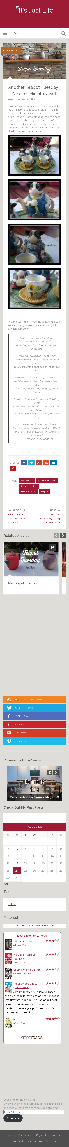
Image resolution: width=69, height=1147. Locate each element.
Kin (14, 1019)
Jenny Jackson (22, 987)
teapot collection (29, 486)
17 (17, 863)
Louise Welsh (21, 945)
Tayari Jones (20, 1023)
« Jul (5, 883)
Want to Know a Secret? (27, 969)
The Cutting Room (23, 940)
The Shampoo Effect (25, 983)
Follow (12, 904)
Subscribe (13, 1118)
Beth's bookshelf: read (32, 935)
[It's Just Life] (34, 10)
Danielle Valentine (23, 963)
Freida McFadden (23, 974)
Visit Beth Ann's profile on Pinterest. (34, 925)
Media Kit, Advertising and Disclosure (34, 1141)
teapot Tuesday (28, 491)
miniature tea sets (46, 480)
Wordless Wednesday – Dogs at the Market (49, 518)
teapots (44, 491)
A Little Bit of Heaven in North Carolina (17, 518)
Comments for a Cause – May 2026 (34, 797)
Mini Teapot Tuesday (22, 583)
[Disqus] (34, 644)
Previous (56, 535)
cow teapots (27, 480)
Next (63, 535)
